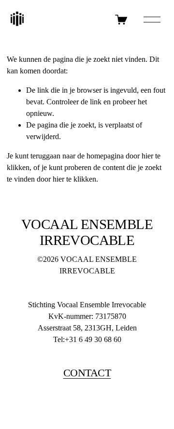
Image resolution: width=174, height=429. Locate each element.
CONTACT (87, 373)
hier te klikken (74, 179)
